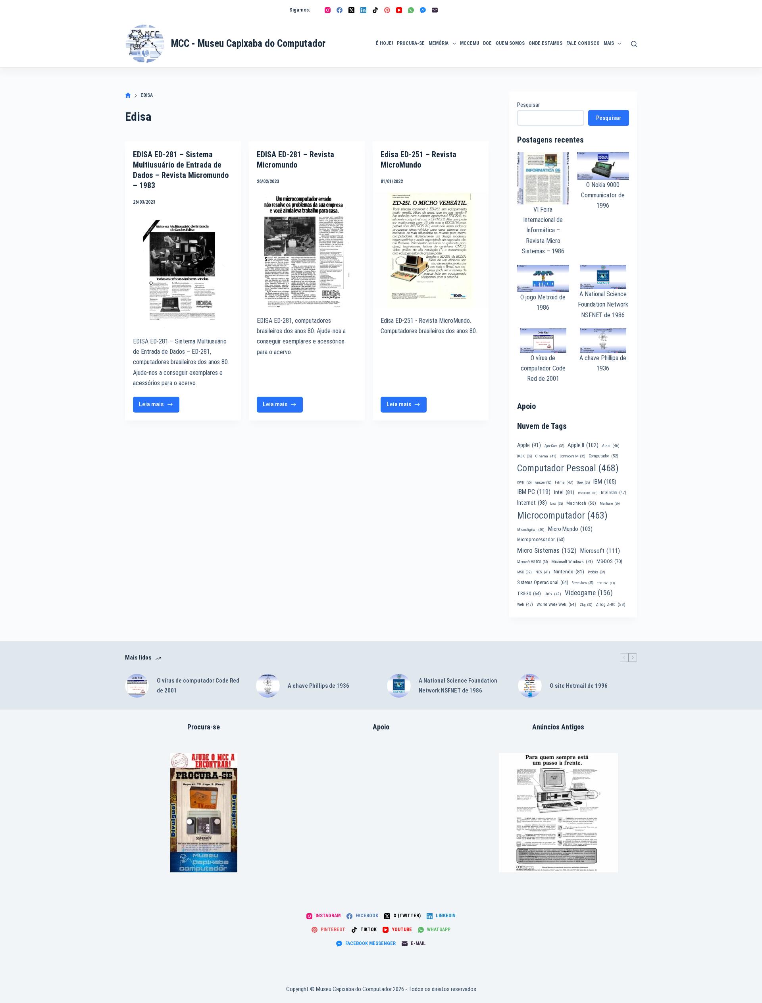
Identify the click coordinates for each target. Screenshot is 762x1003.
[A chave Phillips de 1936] (268, 686)
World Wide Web (556, 604)
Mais (609, 43)
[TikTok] (375, 10)
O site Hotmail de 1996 (579, 685)
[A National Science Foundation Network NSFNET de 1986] (399, 686)
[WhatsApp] (411, 10)
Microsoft (600, 550)
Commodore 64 (572, 456)
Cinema (545, 456)
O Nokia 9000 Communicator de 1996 (603, 195)
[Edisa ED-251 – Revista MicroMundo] (431, 250)
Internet (532, 502)
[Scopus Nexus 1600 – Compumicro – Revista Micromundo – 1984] (558, 812)
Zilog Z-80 (610, 604)
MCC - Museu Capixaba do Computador (248, 43)
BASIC (524, 456)
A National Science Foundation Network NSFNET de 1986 (603, 304)
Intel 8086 (587, 493)
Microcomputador (562, 515)
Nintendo (569, 571)
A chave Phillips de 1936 (318, 685)
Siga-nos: (299, 10)
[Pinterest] (387, 10)
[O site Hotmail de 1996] (530, 686)
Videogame (589, 593)
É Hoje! (384, 43)
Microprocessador (541, 539)
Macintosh (581, 503)
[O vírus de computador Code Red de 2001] (137, 686)
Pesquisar (528, 104)
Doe (487, 43)
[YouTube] (399, 10)
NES (542, 572)
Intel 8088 (613, 492)
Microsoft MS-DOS (532, 562)
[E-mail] (435, 10)
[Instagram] (328, 10)
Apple (529, 445)
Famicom (543, 482)
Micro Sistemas (547, 550)
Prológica (596, 572)
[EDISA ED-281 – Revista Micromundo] (307, 250)
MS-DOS (609, 561)
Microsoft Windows (572, 561)
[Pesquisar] (634, 44)
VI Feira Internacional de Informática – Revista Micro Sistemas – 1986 (543, 230)
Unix (553, 594)
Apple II (583, 445)
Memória (438, 43)
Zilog (586, 605)
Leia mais (159, 406)
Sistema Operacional (542, 582)
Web (525, 604)
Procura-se (411, 43)
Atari (611, 446)
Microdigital (531, 529)
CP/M (524, 482)
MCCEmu (469, 43)
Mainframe (610, 503)
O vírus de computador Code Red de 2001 (543, 368)
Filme (564, 482)
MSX (524, 572)
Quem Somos (510, 43)
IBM (604, 481)
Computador (603, 456)
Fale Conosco (583, 43)
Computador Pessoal (568, 468)
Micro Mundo (570, 528)
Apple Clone (554, 446)
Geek (583, 482)
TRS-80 (529, 593)
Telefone (606, 583)
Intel (564, 492)
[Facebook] (340, 10)
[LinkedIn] (363, 10)
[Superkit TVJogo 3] (203, 812)
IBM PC (533, 492)
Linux (556, 503)
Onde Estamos (545, 43)
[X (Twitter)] (351, 10)
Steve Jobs (582, 583)
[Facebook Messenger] (423, 10)
